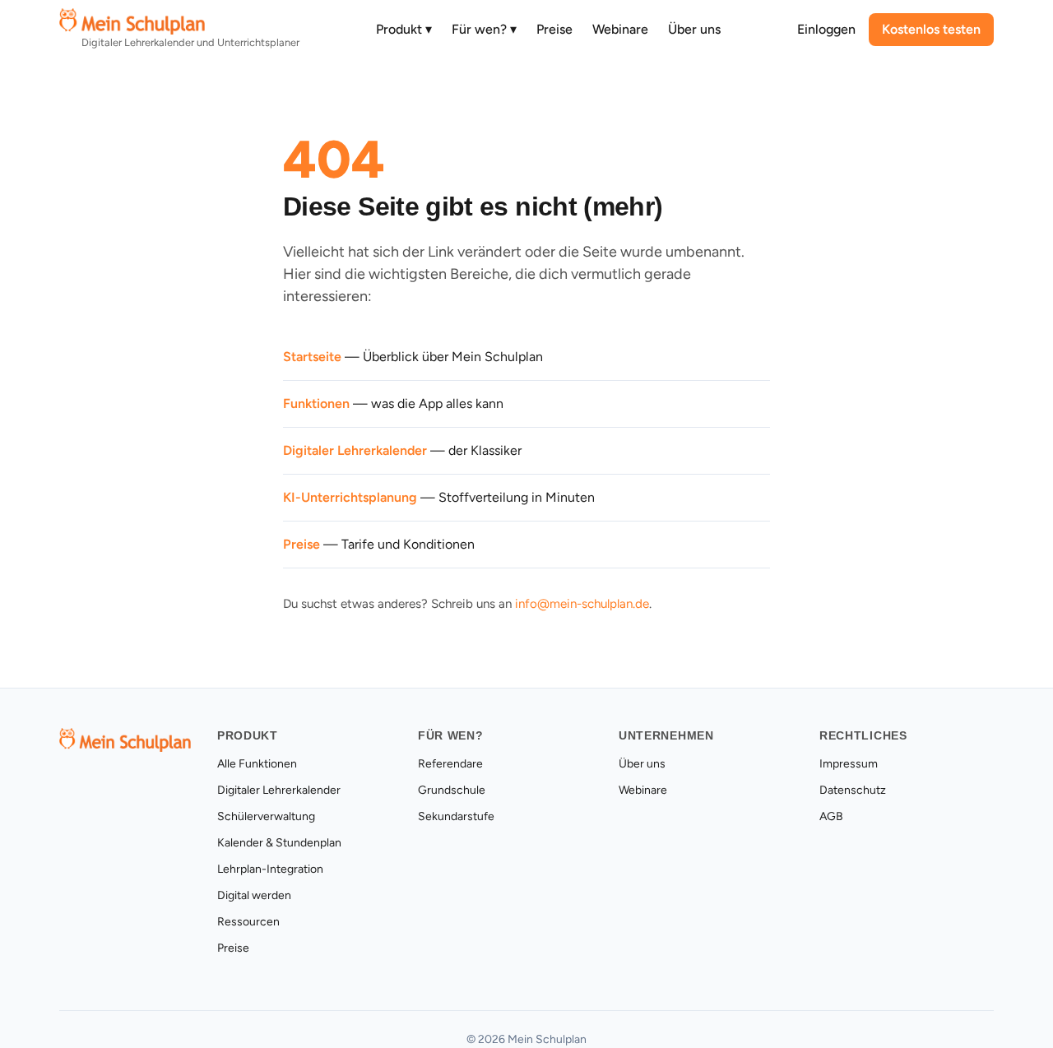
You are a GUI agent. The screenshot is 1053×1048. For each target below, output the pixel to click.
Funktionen (316, 403)
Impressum (848, 764)
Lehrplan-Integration (270, 869)
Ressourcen (248, 922)
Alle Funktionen (257, 764)
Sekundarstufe (456, 816)
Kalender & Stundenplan (279, 843)
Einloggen (826, 29)
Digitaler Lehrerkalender (355, 450)
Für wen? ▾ (484, 29)
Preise (554, 29)
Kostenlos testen (931, 29)
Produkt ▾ (404, 29)
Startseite (312, 356)
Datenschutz (852, 790)
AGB (831, 816)
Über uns (694, 29)
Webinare (620, 29)
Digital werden (254, 895)
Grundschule (451, 790)
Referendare (450, 764)
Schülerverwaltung (266, 816)
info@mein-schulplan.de (582, 603)
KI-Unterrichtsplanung (350, 497)
